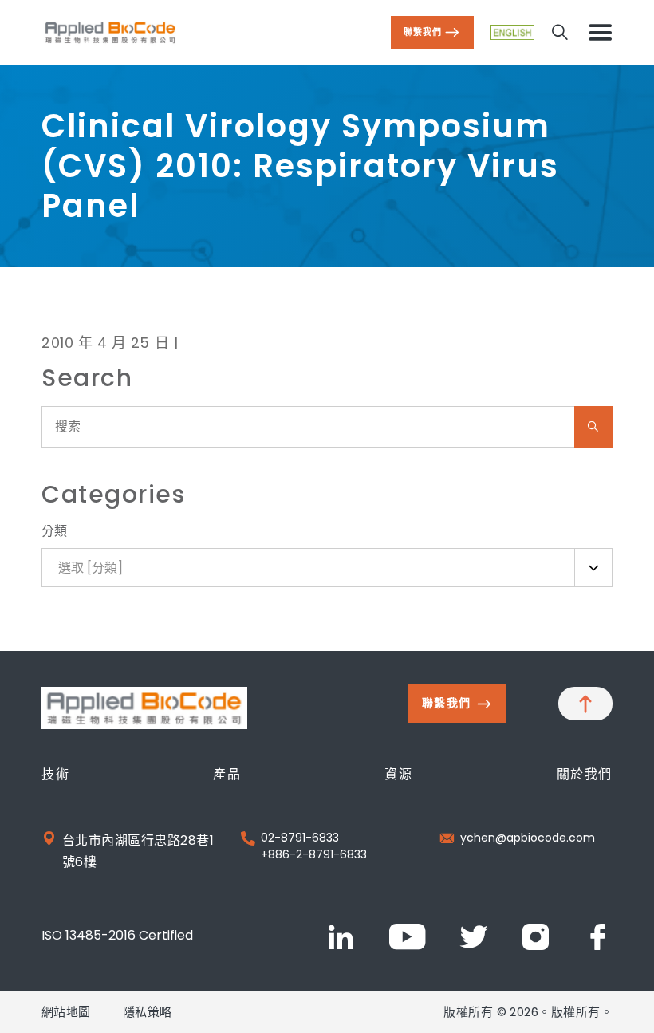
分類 (54, 531)
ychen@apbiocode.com (527, 838)
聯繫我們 (423, 32)
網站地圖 (66, 1011)
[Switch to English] (512, 32)
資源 (398, 774)
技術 (55, 774)
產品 (227, 774)
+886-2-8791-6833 (314, 854)
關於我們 (585, 774)
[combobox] (327, 567)
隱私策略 (147, 1011)
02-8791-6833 (300, 838)
